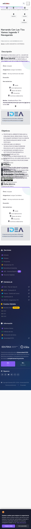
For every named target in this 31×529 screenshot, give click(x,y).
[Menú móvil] (28, 3)
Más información (21, 522)
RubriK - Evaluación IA (9, 290)
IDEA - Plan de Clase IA (10, 287)
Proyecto (3, 7)
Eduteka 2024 (10, 307)
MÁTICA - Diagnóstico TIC (11, 300)
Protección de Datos (10, 335)
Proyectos (7, 261)
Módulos (6, 258)
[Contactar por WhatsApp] (18, 374)
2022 (4, 311)
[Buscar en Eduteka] (23, 3)
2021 (4, 313)
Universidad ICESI (8, 338)
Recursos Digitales (9, 275)
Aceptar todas (8, 526)
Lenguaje (10, 7)
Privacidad (23, 385)
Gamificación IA (8, 296)
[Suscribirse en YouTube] (8, 374)
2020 (4, 316)
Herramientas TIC (8, 265)
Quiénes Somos (8, 328)
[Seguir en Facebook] (2, 374)
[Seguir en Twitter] (15, 374)
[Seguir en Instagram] (5, 374)
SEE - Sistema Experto (11, 271)
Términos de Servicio (10, 385)
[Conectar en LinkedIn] (11, 374)
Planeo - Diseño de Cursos (11, 293)
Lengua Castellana (19, 7)
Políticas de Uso (8, 331)
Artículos (6, 255)
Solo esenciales (22, 526)
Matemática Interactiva (10, 268)
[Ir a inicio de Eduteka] (6, 3)
